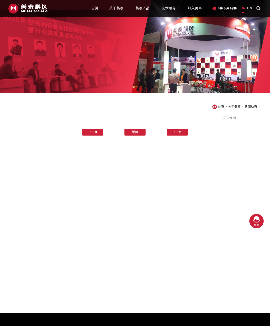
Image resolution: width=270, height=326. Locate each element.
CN (243, 8)
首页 (221, 106)
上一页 (92, 132)
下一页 (177, 132)
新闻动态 (250, 106)
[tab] (95, 8)
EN (249, 8)
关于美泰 (234, 106)
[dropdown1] (258, 8)
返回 (135, 132)
